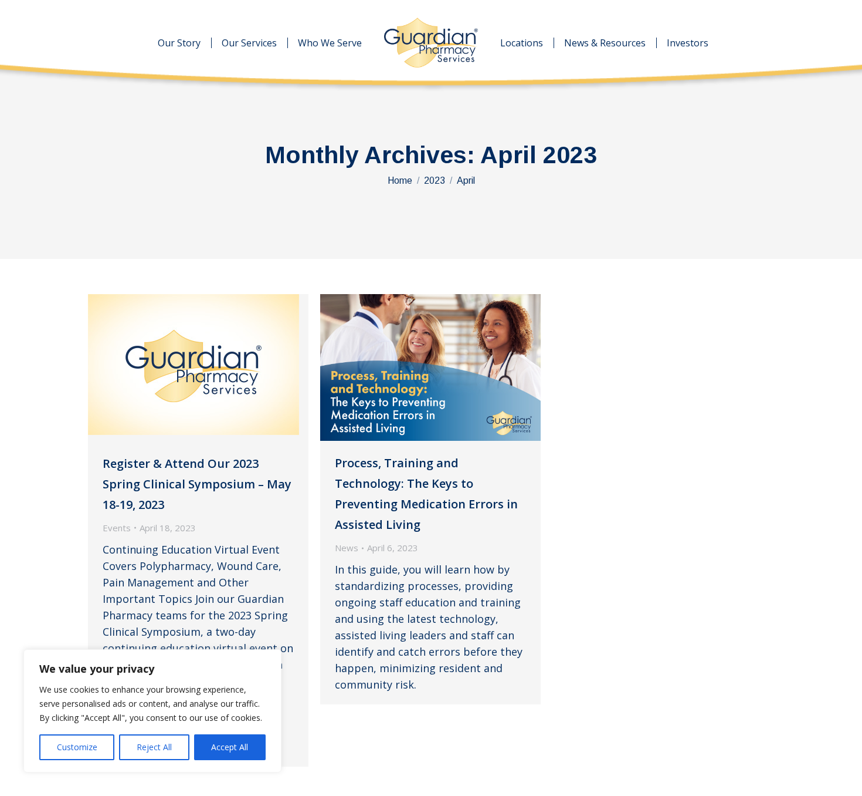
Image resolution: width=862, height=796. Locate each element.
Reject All (154, 747)
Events (117, 528)
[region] (152, 711)
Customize (77, 747)
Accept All (229, 747)
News (346, 548)
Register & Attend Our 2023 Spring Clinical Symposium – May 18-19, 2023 (197, 484)
